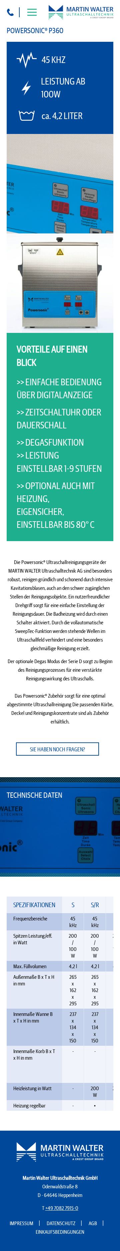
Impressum (21, 1223)
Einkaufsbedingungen (60, 1231)
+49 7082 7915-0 (61, 1208)
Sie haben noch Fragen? (57, 749)
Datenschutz (61, 1223)
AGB (93, 1223)
